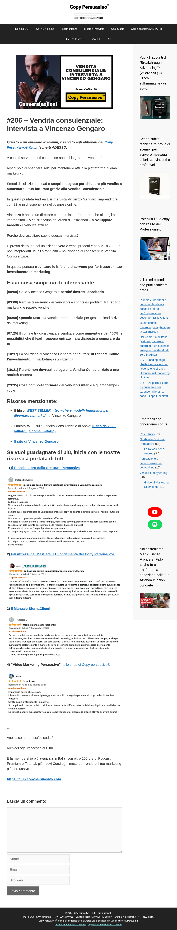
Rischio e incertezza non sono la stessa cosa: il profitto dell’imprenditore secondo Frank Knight (154, 308)
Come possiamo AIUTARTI (146, 28)
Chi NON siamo (45, 28)
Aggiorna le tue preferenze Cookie (105, 924)
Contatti (96, 39)
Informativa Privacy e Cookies (70, 924)
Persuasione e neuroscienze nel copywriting (151, 463)
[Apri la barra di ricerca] (109, 39)
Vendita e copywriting (153, 473)
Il (30, 608)
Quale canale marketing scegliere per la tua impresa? (155, 327)
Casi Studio (117, 28)
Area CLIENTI (74, 39)
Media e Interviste (94, 28)
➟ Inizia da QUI (20, 28)
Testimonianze (69, 28)
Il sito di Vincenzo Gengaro (36, 441)
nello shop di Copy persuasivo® (85, 664)
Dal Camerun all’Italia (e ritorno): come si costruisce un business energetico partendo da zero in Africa (155, 345)
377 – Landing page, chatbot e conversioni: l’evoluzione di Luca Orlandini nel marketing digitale (155, 368)
